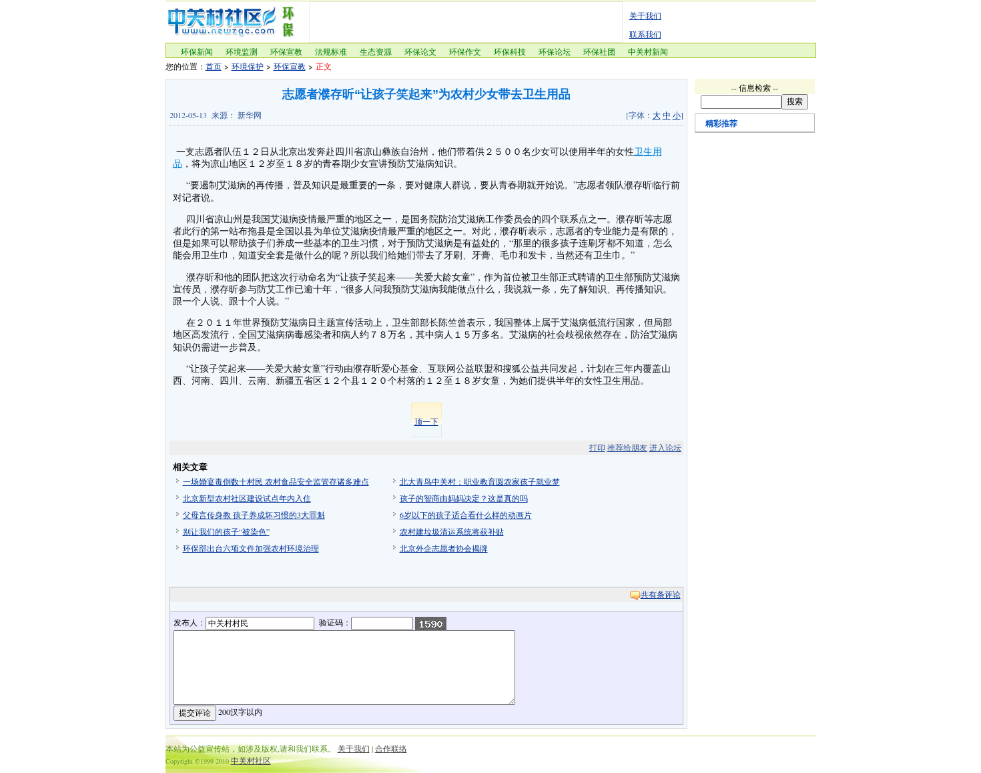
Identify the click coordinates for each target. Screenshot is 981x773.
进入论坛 (665, 447)
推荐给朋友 (627, 447)
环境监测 (242, 51)
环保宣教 (286, 51)
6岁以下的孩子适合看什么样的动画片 (466, 514)
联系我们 (645, 34)
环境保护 (248, 66)
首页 (214, 66)
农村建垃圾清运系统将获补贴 (452, 531)
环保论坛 (555, 51)
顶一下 (426, 421)
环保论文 (420, 51)
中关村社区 (251, 760)
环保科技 (510, 51)
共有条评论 (661, 594)
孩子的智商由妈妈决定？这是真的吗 (464, 498)
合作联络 (391, 748)
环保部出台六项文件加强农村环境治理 (251, 548)
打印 (597, 447)
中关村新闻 (648, 51)
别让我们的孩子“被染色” (226, 531)
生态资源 (376, 51)
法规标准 (331, 51)
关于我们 (645, 15)
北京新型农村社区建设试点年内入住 (247, 498)
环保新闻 (197, 51)
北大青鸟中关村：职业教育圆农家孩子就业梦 (480, 481)
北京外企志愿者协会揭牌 (444, 548)
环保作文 (465, 51)
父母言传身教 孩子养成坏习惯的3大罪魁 (254, 514)
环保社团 (599, 51)
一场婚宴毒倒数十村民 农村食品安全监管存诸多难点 (276, 481)
